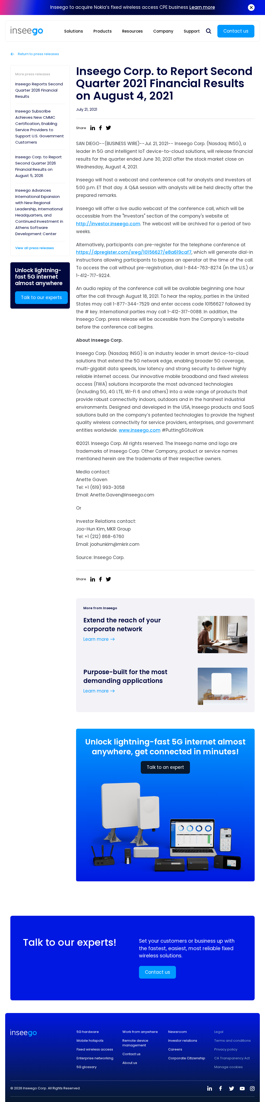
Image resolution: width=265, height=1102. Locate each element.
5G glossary (87, 1067)
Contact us (235, 31)
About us (129, 1063)
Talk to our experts (41, 297)
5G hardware (88, 1032)
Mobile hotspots (90, 1040)
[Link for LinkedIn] (210, 1088)
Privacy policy (225, 1049)
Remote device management (135, 1043)
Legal (218, 1032)
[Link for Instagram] (252, 1088)
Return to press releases (38, 54)
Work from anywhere (140, 1032)
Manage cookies (228, 1067)
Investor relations (182, 1040)
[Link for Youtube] (242, 1088)
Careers (175, 1049)
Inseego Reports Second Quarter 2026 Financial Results (39, 90)
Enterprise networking (95, 1058)
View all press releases (34, 247)
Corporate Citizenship (186, 1058)
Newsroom (177, 1032)
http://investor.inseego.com (108, 224)
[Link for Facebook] (220, 1088)
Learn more (202, 7)
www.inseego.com (139, 430)
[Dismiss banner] (251, 7)
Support (192, 31)
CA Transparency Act (232, 1058)
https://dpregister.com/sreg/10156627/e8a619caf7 (134, 252)
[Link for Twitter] (231, 1088)
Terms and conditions (232, 1040)
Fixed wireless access (95, 1049)
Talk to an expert (165, 767)
